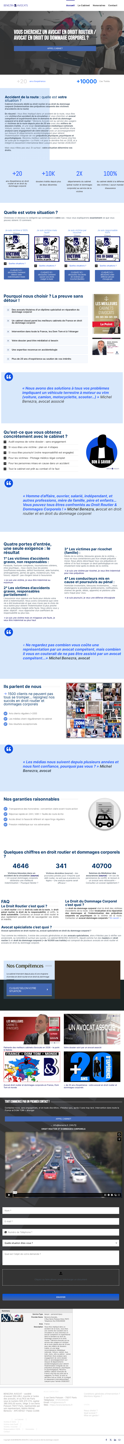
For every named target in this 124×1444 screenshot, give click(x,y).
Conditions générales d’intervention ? (102, 1394)
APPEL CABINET (55, 48)
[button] (16, 263)
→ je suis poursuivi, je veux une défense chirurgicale (89, 597)
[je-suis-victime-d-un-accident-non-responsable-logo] (16, 236)
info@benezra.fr (58, 1402)
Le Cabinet (19, 1419)
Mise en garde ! (91, 1415)
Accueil (6, 1419)
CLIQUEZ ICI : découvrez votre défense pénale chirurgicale (107, 275)
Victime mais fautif (11, 1424)
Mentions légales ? (93, 1396)
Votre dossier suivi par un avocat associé (82, 1047)
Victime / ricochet (10, 1427)
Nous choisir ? (91, 1410)
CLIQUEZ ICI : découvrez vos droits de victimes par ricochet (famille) (77, 275)
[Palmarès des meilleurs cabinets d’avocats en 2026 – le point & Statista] (32, 1029)
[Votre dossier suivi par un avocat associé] (92, 1029)
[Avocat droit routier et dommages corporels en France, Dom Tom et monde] (32, 1066)
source (34, 875)
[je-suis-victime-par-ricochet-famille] (77, 238)
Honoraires (30, 1429)
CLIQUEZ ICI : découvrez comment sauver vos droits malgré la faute (46, 275)
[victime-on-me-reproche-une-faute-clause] (47, 238)
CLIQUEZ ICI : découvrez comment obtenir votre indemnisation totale (16, 273)
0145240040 (62, 1400)
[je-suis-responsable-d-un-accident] (108, 238)
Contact (7, 1432)
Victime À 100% (10, 1422)
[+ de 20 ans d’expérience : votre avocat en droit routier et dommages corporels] (92, 1066)
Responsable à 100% (12, 1429)
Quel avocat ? (90, 1413)
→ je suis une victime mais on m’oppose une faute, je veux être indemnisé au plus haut (29, 619)
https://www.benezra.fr (61, 1405)
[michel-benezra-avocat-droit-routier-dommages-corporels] (94, 684)
